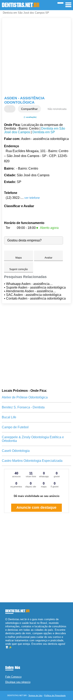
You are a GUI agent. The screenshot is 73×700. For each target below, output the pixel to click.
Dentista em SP (43, 132)
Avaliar (48, 257)
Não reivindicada (57, 109)
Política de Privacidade (55, 695)
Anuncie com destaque (36, 507)
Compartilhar (29, 108)
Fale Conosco (13, 676)
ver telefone (32, 197)
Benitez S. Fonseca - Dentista (23, 407)
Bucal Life (9, 417)
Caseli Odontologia (16, 450)
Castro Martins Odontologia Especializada (32, 460)
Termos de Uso (35, 695)
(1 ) (29, 117)
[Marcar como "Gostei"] (7, 108)
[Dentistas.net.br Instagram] (10, 650)
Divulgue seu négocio (17, 682)
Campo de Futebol (15, 427)
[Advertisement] (36, 57)
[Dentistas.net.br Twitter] (8, 650)
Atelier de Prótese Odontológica (25, 397)
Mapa (18, 257)
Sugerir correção (18, 269)
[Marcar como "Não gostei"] (12, 108)
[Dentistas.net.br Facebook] (6, 650)
